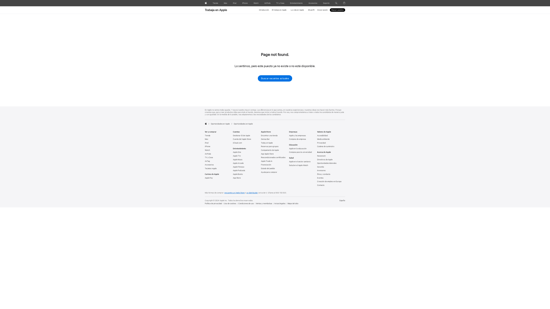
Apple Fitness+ (238, 167)
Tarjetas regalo (211, 169)
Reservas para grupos (269, 146)
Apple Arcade (238, 163)
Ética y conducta (323, 174)
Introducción (264, 10)
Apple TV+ (237, 156)
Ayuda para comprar (269, 172)
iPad (206, 143)
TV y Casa (209, 158)
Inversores (321, 171)
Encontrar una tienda (269, 136)
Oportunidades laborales (326, 163)
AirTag (207, 161)
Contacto (320, 185)
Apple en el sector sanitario (300, 162)
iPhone (207, 146)
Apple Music (237, 160)
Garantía (320, 167)
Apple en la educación (297, 149)
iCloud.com (237, 143)
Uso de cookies (230, 204)
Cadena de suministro (325, 146)
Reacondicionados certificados (273, 158)
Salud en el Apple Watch (298, 165)
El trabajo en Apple (279, 10)
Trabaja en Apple (216, 10)
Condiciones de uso (246, 204)
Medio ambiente (323, 139)
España (342, 201)
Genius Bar (265, 139)
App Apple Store (267, 154)
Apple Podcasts (239, 171)
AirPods (208, 154)
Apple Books (238, 174)
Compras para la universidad (300, 152)
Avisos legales (279, 204)
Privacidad (321, 143)
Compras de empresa (297, 139)
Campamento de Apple (270, 150)
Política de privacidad (213, 204)
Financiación (266, 165)
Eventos (320, 178)
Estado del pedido (268, 169)
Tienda (207, 136)
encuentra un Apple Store (234, 193)
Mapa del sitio (293, 204)
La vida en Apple (297, 10)
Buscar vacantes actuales (275, 78)
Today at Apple (267, 143)
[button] (336, 3)
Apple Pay (209, 178)
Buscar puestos (337, 10)
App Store (237, 178)
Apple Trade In (266, 161)
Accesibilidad (322, 136)
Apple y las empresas (297, 136)
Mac (206, 139)
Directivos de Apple (325, 160)
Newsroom (321, 156)
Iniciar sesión (322, 10)
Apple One (237, 152)
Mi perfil (311, 10)
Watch (207, 150)
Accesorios (209, 165)
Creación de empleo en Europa (329, 182)
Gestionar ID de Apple (241, 136)
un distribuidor (252, 193)
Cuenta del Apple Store (242, 139)
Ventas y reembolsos (264, 204)
